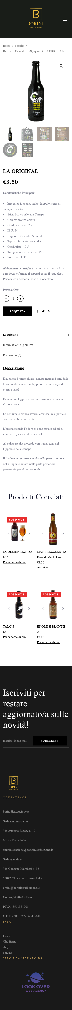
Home (7, 45)
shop (6, 947)
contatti (7, 952)
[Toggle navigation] (65, 19)
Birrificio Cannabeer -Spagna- (21, 51)
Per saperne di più (14, 562)
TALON (8, 626)
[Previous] (8, 533)
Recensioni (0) (12, 355)
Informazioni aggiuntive (18, 344)
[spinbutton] (13, 298)
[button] (20, 298)
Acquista (42, 567)
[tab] (36, 335)
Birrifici (19, 45)
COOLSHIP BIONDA (17, 551)
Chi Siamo (9, 941)
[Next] (29, 533)
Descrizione (10, 334)
